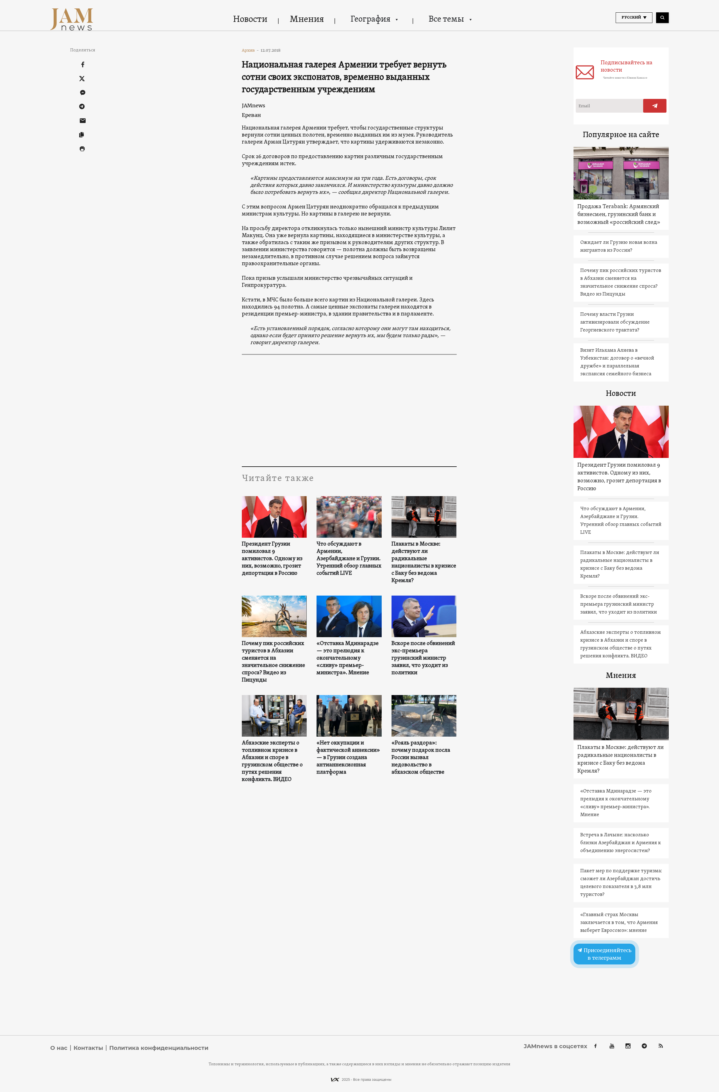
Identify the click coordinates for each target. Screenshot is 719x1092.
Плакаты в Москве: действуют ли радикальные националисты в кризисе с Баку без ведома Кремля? (424, 562)
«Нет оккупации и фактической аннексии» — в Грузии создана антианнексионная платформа (348, 757)
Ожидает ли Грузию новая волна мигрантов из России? (618, 246)
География (370, 19)
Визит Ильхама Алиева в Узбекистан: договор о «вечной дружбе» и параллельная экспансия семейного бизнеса (617, 362)
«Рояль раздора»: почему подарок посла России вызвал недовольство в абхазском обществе (421, 757)
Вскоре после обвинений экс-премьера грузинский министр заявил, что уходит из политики (423, 658)
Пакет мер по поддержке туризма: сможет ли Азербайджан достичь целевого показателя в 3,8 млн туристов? (621, 883)
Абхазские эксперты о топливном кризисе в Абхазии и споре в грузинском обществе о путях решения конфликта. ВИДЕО (272, 761)
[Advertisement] (349, 410)
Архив (250, 50)
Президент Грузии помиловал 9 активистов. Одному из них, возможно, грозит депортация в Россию (272, 559)
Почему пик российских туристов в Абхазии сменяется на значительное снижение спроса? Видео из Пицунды (273, 662)
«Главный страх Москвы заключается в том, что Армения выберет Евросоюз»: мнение (619, 923)
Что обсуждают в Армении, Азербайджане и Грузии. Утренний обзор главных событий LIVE (349, 559)
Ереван (251, 115)
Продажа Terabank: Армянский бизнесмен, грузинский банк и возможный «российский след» (618, 214)
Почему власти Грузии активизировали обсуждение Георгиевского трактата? (615, 322)
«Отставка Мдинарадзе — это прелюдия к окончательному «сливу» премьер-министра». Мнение (348, 658)
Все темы (446, 19)
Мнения (307, 19)
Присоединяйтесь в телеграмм (607, 954)
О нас (58, 1048)
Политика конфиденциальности (158, 1048)
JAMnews (253, 105)
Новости (250, 19)
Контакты (88, 1048)
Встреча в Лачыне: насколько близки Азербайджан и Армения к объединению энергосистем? (620, 843)
